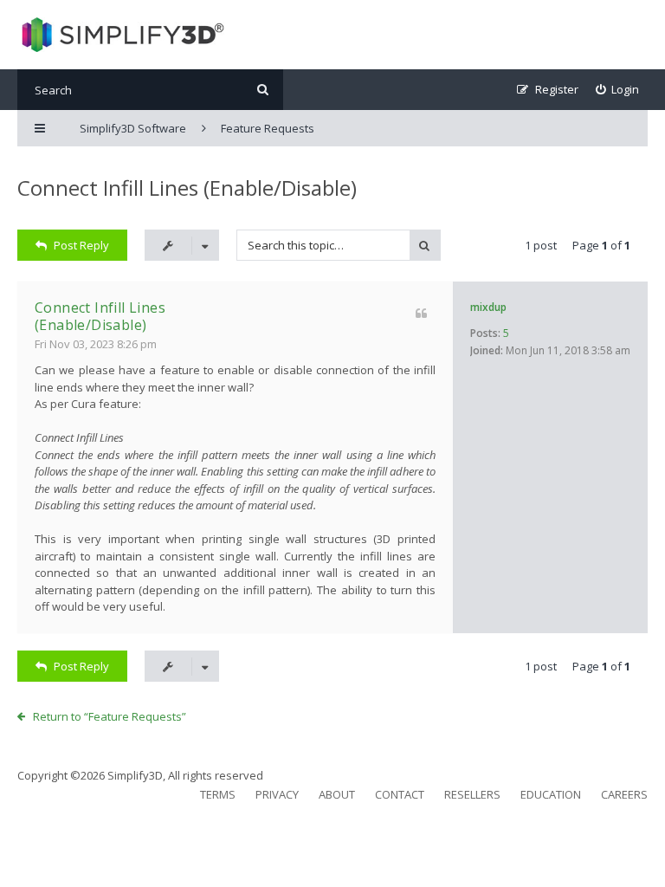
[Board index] (120, 34)
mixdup (488, 307)
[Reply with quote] (421, 313)
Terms (218, 794)
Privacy (277, 794)
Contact (399, 794)
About (337, 794)
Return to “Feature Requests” (109, 716)
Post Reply (81, 245)
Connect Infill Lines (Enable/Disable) (187, 187)
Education (550, 794)
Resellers (472, 794)
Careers (624, 794)
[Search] (262, 89)
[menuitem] (618, 89)
